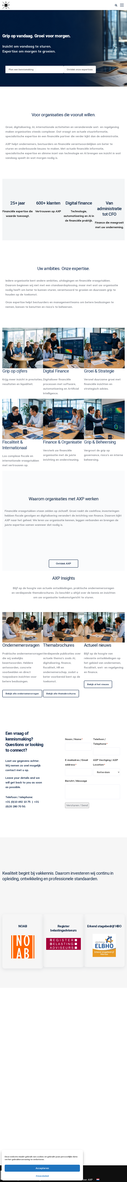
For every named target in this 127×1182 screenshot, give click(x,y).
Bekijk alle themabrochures (61, 693)
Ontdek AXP (63, 563)
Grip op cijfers (14, 371)
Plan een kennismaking (21, 69)
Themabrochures (58, 645)
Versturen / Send (77, 805)
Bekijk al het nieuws (98, 684)
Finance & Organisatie (62, 442)
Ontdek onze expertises (80, 69)
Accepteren (42, 1168)
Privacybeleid (42, 1176)
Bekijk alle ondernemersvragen (22, 693)
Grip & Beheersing (100, 442)
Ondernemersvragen (20, 645)
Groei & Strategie (99, 371)
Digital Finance (56, 371)
